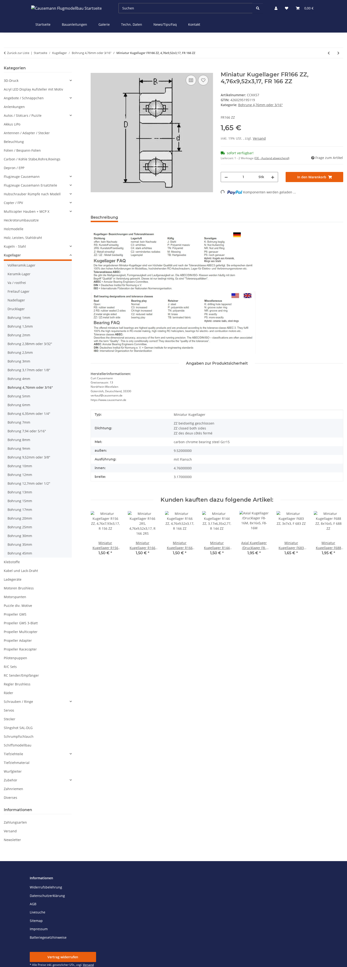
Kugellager (12, 255)
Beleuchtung (14, 141)
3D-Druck (11, 80)
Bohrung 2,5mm (20, 352)
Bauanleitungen (74, 24)
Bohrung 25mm (20, 527)
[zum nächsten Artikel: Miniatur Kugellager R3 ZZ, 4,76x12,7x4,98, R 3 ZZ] (338, 53)
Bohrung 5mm (19, 396)
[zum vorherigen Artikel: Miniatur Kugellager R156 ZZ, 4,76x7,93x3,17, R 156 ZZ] (329, 53)
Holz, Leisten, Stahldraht (23, 237)
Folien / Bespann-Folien (22, 150)
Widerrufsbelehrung (46, 887)
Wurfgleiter (13, 771)
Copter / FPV (13, 202)
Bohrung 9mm (19, 448)
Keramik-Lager (19, 274)
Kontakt (194, 24)
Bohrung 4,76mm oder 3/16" (260, 105)
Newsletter (12, 840)
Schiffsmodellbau (17, 745)
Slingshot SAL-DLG (18, 727)
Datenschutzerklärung (47, 895)
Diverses (10, 797)
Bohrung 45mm (20, 553)
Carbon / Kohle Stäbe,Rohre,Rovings (32, 159)
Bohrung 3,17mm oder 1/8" (29, 370)
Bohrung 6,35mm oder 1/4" (29, 413)
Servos (9, 710)
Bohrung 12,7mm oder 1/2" (29, 483)
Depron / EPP (14, 168)
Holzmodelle (13, 229)
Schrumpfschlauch (19, 736)
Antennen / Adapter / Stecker (27, 133)
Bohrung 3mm (19, 361)
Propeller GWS (15, 614)
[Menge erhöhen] (272, 177)
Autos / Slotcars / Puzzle (23, 115)
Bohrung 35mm (20, 544)
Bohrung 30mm (20, 536)
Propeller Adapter (18, 640)
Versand (259, 138)
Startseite (43, 24)
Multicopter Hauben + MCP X (26, 211)
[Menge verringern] (226, 177)
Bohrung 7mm (19, 422)
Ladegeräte (12, 579)
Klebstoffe (12, 562)
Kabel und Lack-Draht (21, 570)
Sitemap (36, 920)
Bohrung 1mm (19, 317)
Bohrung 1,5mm (20, 326)
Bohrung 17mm (20, 509)
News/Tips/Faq (165, 24)
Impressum (39, 929)
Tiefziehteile (13, 754)
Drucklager (16, 309)
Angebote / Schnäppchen (24, 98)
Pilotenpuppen (15, 658)
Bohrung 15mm (20, 501)
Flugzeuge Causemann (22, 176)
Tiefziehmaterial (17, 762)
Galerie (104, 24)
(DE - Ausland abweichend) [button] (271, 158)
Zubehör (10, 780)
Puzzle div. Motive (18, 605)
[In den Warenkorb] (94, 68)
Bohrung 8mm (19, 440)
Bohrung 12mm (20, 474)
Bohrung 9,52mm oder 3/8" (29, 457)
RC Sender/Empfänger (21, 675)
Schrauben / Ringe (18, 701)
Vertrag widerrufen (62, 957)
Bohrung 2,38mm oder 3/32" (30, 344)
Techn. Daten (131, 24)
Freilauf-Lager (19, 291)
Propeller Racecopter (20, 649)
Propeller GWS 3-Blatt (21, 623)
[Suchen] (257, 8)
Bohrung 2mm (19, 335)
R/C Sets (10, 666)
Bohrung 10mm (20, 466)
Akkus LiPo (12, 124)
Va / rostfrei (17, 282)
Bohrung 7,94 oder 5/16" (27, 431)
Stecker (9, 719)
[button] (276, 8)
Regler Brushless (17, 684)
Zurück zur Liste (18, 53)
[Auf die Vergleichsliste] (191, 80)
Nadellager (16, 300)
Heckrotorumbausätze (21, 220)
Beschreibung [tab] (104, 217)
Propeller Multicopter (21, 631)
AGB (33, 904)
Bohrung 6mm (19, 405)
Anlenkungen (14, 106)
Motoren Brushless (19, 588)
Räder (8, 693)
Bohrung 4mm (19, 378)
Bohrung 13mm (20, 492)
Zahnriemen (13, 789)
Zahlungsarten (15, 822)
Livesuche (37, 912)
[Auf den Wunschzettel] (203, 80)
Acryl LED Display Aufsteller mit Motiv (33, 89)
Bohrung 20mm (20, 518)
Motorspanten (15, 597)
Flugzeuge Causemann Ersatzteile (30, 185)
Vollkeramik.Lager (21, 265)
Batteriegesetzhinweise (48, 937)
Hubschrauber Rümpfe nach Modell (32, 194)
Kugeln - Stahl (15, 246)
